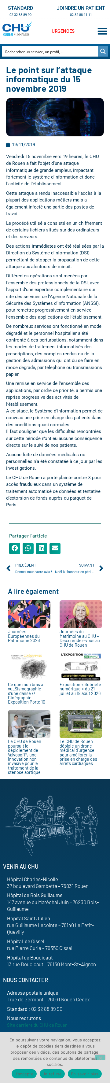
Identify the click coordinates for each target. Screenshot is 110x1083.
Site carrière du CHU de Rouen (37, 1025)
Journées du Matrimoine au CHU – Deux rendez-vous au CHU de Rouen (80, 638)
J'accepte (24, 1073)
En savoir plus (85, 1073)
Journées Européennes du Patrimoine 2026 (24, 636)
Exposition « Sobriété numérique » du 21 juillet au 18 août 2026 (80, 689)
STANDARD (20, 8)
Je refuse (52, 1073)
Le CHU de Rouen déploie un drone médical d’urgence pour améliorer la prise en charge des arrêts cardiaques (78, 752)
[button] (102, 31)
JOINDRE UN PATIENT (81, 8)
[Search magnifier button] (103, 51)
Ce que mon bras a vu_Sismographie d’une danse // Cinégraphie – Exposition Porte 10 (26, 693)
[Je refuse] (100, 1057)
